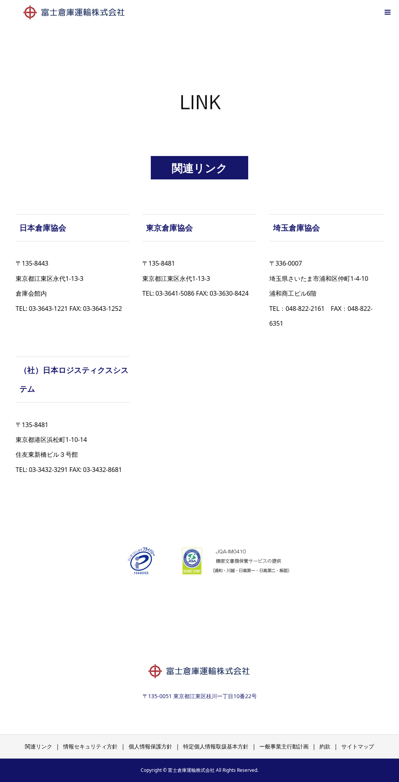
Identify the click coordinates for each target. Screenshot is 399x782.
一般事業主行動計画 (284, 746)
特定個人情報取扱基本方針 (216, 746)
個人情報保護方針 (150, 746)
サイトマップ (357, 746)
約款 (325, 746)
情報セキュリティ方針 (90, 746)
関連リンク (38, 746)
